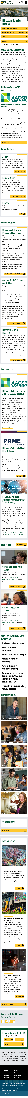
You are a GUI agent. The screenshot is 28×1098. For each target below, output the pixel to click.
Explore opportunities (16, 196)
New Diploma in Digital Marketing (14, 532)
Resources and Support (16, 587)
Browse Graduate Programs (15, 323)
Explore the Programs (16, 360)
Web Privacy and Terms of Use (10, 1090)
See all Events (5, 831)
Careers (5, 1073)
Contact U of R (7, 1075)
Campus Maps (7, 1077)
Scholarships (19, 545)
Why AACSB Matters (7, 142)
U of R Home (4, 44)
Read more (19, 476)
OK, (8, 1093)
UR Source (16, 1077)
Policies (16, 1071)
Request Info (8, 1044)
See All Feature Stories (7, 1004)
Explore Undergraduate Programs (13, 274)
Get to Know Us (18, 171)
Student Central (17, 1075)
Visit (16, 1040)
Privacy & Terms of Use (19, 1073)
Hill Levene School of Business (16, 44)
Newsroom (6, 1071)
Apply (6, 1040)
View (21, 214)
